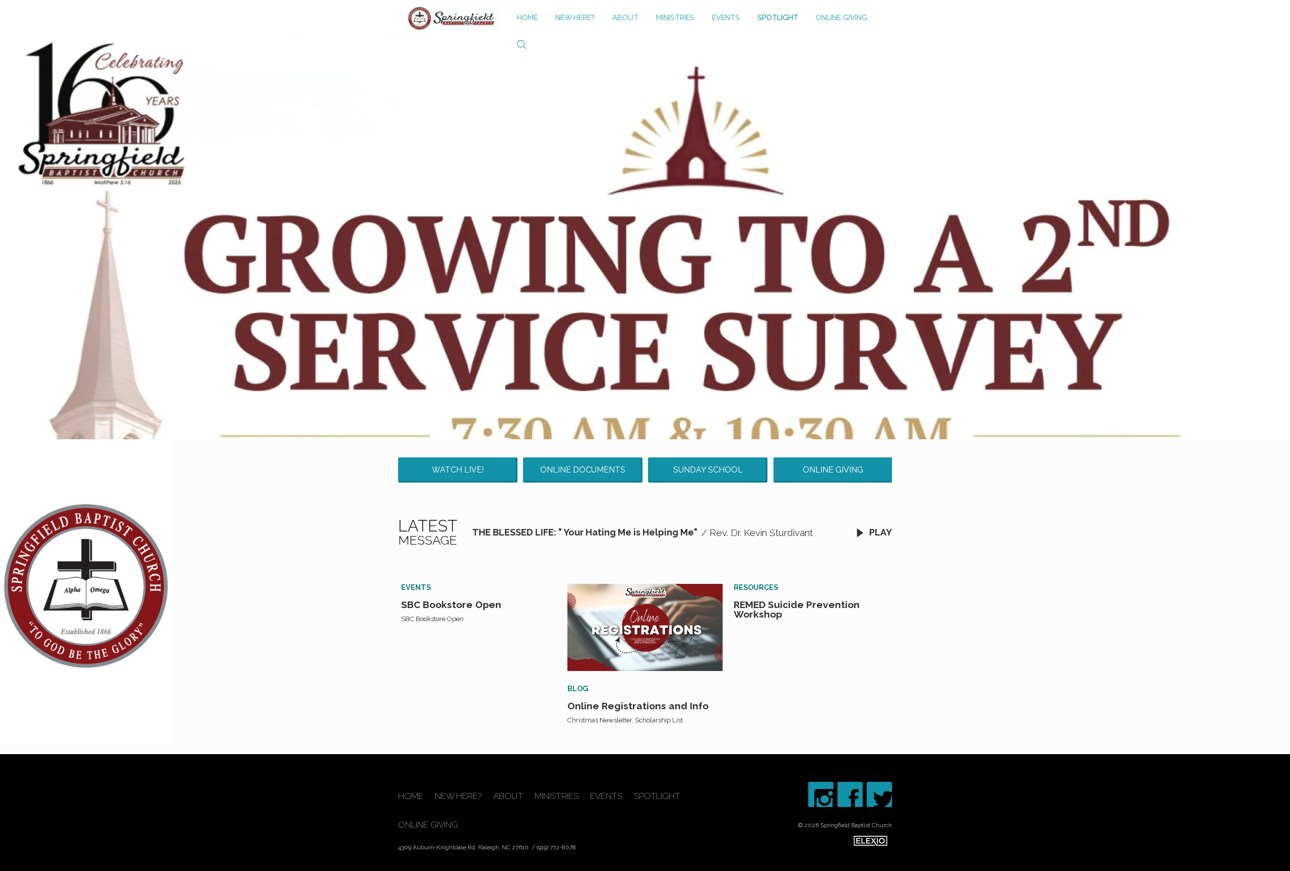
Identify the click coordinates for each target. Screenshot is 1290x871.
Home (527, 17)
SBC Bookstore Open (451, 604)
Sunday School (708, 470)
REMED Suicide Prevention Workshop (797, 609)
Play (879, 532)
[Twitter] (879, 794)
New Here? (575, 17)
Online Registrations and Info (637, 705)
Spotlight (777, 17)
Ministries (675, 17)
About (625, 17)
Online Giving (841, 17)
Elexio (870, 841)
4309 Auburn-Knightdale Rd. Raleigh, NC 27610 (464, 847)
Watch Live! (458, 470)
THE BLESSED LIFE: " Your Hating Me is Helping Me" (584, 532)
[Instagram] (820, 794)
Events (726, 17)
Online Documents (582, 470)
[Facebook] (850, 794)
